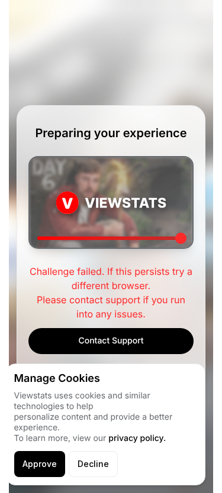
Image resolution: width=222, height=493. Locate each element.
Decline (93, 464)
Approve (39, 464)
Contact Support (110, 341)
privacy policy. (137, 438)
